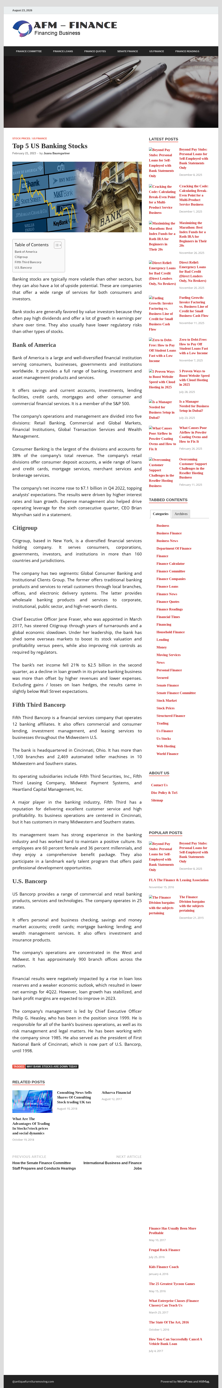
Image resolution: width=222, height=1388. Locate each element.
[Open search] (207, 51)
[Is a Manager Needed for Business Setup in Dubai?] (162, 402)
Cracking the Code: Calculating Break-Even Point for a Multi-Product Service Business (193, 195)
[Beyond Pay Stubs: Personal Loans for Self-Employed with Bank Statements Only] (162, 150)
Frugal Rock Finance (164, 1250)
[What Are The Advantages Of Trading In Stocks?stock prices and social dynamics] (32, 1103)
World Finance (167, 754)
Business (163, 525)
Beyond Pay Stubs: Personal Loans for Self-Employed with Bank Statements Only (193, 158)
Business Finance (169, 533)
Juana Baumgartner (57, 153)
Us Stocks (164, 738)
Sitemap (157, 800)
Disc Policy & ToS (164, 793)
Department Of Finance (174, 548)
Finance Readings (187, 51)
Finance (162, 556)
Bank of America (26, 251)
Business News (167, 541)
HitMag (204, 1381)
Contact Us (159, 785)
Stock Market (167, 700)
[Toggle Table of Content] (55, 245)
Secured (162, 678)
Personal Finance (169, 670)
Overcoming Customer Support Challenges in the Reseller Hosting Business (193, 468)
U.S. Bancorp (23, 267)
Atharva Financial (116, 1092)
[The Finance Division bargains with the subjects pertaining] (162, 897)
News (161, 662)
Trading (162, 723)
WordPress (185, 1381)
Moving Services (169, 655)
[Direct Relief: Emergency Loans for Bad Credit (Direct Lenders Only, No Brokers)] (162, 263)
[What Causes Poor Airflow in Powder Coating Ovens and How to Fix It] (162, 428)
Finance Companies (171, 579)
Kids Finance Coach (164, 1267)
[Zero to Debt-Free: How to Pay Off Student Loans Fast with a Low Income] (162, 340)
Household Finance (171, 632)
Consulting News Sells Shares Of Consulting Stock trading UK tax (74, 1097)
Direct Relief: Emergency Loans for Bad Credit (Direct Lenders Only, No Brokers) (192, 271)
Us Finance (156, 51)
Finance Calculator (171, 563)
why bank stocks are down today (52, 1066)
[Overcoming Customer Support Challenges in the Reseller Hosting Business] (162, 460)
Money (162, 647)
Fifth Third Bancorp (28, 262)
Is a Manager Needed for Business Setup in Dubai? (194, 406)
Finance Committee (29, 51)
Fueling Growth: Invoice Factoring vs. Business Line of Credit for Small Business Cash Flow (194, 306)
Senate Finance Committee (176, 693)
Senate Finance (127, 51)
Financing (164, 624)
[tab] (160, 514)
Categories (160, 514)
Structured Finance (171, 716)
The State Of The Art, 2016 (169, 1322)
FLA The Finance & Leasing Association (179, 880)
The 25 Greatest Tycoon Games (172, 1284)
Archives (181, 514)
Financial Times (168, 617)
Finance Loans (63, 51)
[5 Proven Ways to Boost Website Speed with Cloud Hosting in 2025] (162, 372)
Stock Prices (21, 138)
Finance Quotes (95, 51)
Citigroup (21, 257)
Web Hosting (166, 746)
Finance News (167, 594)
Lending (163, 640)
